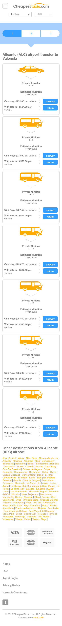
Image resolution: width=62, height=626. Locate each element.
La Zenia (40, 489)
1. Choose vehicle (12, 33)
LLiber (50, 489)
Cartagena (34, 472)
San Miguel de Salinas (15, 511)
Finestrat (7, 481)
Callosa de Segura (32, 469)
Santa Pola (8, 514)
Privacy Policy (11, 585)
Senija (19, 514)
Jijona (5, 486)
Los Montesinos (18, 492)
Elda (39, 478)
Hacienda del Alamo (25, 483)
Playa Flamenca (32, 506)
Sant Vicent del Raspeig (41, 511)
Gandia (17, 481)
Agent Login (10, 578)
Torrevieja (20, 517)
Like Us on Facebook (5, 602)
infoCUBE (38, 618)
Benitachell (9, 467)
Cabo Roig (50, 467)
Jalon (45, 483)
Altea (37, 461)
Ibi (39, 483)
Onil (53, 497)
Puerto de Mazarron (25, 508)
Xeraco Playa (39, 519)
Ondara (45, 497)
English (15, 14)
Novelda (28, 497)
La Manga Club (18, 486)
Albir (4, 458)
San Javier (53, 508)
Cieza (53, 472)
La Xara (30, 489)
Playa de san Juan (12, 506)
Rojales (42, 508)
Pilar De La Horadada (44, 503)
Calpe (47, 469)
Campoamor (20, 472)
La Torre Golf (17, 489)
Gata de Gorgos (31, 481)
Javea (53, 483)
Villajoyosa (8, 519)
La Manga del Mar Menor (41, 486)
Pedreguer (18, 503)
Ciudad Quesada (11, 475)
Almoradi (28, 461)
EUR (39, 14)
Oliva (37, 497)
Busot (20, 467)
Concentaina (28, 475)
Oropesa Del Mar (49, 500)
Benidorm (20, 464)
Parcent (6, 503)
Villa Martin (43, 517)
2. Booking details (31, 33)
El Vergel (22, 478)
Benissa (54, 464)
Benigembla (42, 464)
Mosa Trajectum (30, 494)
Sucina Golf (30, 514)
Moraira (16, 494)
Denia (40, 475)
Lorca (5, 492)
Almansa (17, 461)
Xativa (27, 519)
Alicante (6, 461)
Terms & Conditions (14, 592)
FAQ (5, 570)
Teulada (42, 514)
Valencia (31, 517)
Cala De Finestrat (11, 469)
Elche (32, 478)
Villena (18, 519)
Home (6, 563)
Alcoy (21, 458)
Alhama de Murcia (48, 458)
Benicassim (48, 461)
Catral (45, 472)
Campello (7, 472)
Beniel (30, 464)
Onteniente (8, 500)
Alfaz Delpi (31, 458)
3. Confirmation (50, 33)
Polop (45, 506)
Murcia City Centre (12, 497)
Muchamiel (46, 494)
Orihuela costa (30, 500)
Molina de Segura (38, 492)
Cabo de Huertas (34, 467)
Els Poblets (49, 478)
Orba (18, 500)
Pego (28, 503)
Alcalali (12, 458)
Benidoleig (8, 464)
